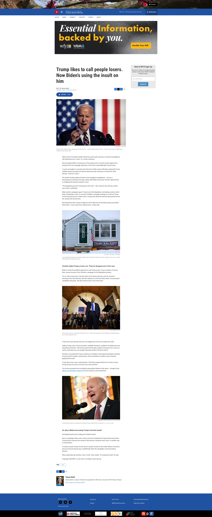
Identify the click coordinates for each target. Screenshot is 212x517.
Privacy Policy (65, 506)
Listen (57, 17)
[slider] (64, 12)
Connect (73, 17)
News (64, 17)
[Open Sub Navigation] (60, 17)
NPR (63, 464)
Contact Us (93, 499)
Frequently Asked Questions (141, 499)
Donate (153, 4)
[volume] (61, 12)
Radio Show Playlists (139, 503)
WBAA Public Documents (118, 503)
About (99, 17)
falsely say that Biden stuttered (72, 371)
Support (82, 17)
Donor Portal (115, 499)
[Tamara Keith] (60, 481)
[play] (56, 12)
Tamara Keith (65, 88)
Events (90, 17)
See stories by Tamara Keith (75, 482)
